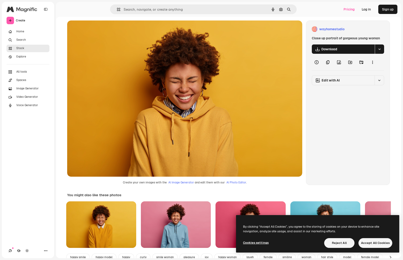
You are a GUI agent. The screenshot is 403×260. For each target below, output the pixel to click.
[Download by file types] (379, 49)
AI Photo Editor (236, 182)
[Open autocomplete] (116, 9)
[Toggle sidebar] (45, 9)
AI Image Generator (181, 182)
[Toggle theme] (27, 250)
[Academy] (18, 250)
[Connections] (10, 250)
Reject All (339, 243)
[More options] (372, 62)
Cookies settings (256, 243)
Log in (366, 9)
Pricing (349, 9)
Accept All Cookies (375, 243)
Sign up (388, 9)
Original (97, 29)
